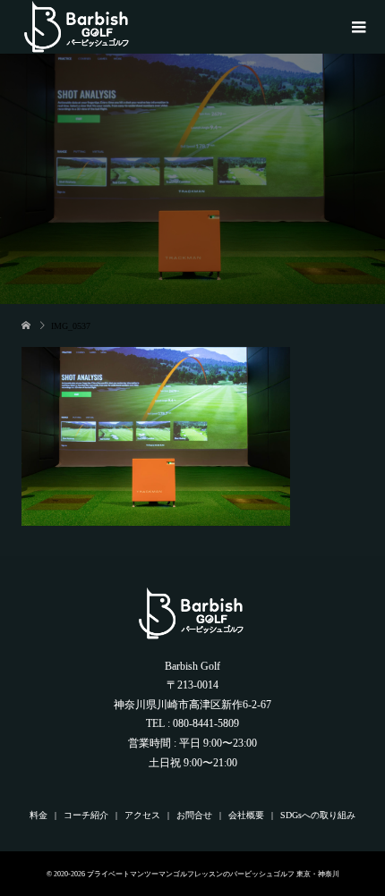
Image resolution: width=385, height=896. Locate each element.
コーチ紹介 (86, 815)
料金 (38, 815)
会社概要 (246, 815)
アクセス (142, 815)
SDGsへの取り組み (317, 815)
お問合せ (194, 815)
